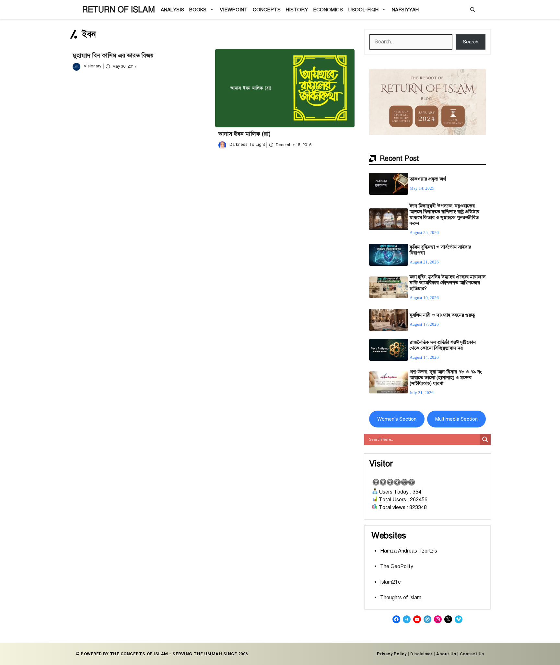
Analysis (172, 10)
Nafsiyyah (405, 10)
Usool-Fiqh (363, 10)
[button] (473, 9)
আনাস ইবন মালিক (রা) (244, 133)
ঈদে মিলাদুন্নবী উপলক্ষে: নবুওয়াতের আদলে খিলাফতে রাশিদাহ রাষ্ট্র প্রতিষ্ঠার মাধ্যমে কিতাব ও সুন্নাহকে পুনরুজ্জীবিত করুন (444, 214)
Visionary (92, 66)
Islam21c (390, 582)
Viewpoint (234, 10)
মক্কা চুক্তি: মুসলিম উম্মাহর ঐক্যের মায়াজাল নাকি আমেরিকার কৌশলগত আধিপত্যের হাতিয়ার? (447, 282)
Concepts (267, 10)
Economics (328, 10)
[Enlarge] (477, 78)
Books (197, 10)
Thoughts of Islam (400, 597)
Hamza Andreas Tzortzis (408, 551)
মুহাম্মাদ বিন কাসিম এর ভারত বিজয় (113, 55)
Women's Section (396, 419)
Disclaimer (421, 653)
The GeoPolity (396, 566)
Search (470, 42)
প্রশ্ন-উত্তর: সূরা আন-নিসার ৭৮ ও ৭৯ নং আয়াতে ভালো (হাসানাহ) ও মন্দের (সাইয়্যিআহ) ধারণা (446, 377)
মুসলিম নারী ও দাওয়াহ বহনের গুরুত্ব (442, 315)
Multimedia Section (456, 419)
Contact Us (472, 653)
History (297, 10)
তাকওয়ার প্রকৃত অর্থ (428, 179)
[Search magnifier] (485, 439)
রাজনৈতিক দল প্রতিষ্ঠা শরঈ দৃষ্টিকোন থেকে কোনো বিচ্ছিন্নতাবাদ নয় (443, 345)
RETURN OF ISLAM (118, 10)
